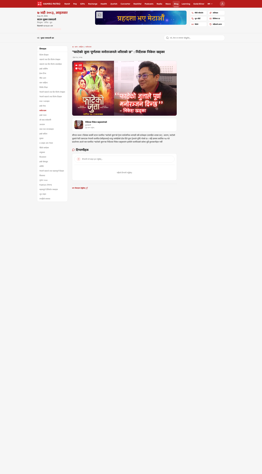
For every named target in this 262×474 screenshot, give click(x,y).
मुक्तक (41, 138)
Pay (75, 4)
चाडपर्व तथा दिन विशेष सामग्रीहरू (50, 64)
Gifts (82, 4)
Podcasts (149, 4)
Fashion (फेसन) (45, 185)
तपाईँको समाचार (44, 199)
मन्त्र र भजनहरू (44, 101)
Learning (186, 4)
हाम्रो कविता (43, 134)
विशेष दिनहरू (44, 55)
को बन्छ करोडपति (45, 120)
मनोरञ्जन (42, 110)
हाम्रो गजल (43, 115)
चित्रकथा (42, 175)
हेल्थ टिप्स (42, 73)
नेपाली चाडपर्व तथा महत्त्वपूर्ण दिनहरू (51, 171)
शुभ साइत (42, 194)
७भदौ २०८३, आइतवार (52, 13)
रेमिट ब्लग (42, 78)
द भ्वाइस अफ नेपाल (46, 143)
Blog (176, 4)
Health (104, 4)
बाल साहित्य (43, 83)
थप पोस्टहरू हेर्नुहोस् (78, 188)
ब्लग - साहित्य (79, 47)
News (168, 4)
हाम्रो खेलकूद (43, 161)
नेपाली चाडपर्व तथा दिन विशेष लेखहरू (52, 92)
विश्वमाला (42, 157)
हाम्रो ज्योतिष (43, 69)
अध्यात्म (42, 124)
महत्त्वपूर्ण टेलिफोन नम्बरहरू (48, 189)
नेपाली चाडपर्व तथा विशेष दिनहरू (50, 96)
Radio (159, 4)
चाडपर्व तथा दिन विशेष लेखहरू (49, 59)
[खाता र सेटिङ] (222, 3)
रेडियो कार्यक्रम (44, 148)
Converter (125, 4)
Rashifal (137, 4)
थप (209, 4)
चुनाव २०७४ (43, 180)
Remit (67, 4)
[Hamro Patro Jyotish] (141, 18)
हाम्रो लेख (42, 106)
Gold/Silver (198, 4)
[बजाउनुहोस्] (78, 124)
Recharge (92, 4)
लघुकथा (42, 152)
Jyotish (113, 4)
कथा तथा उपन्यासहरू (46, 129)
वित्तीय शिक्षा (43, 87)
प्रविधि (41, 166)
